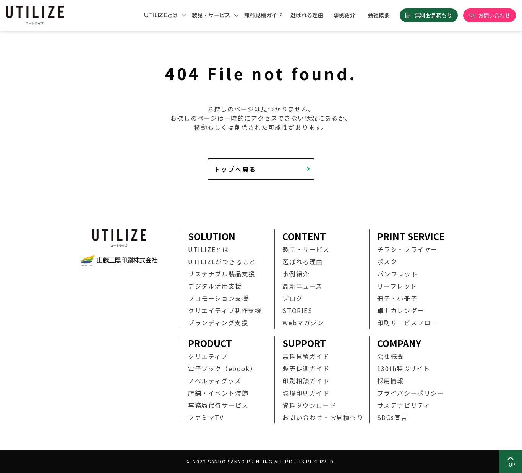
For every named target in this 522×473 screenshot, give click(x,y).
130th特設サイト (403, 368)
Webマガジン (303, 322)
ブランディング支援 (218, 322)
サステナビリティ (404, 405)
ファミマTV (206, 417)
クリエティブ (208, 356)
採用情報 (390, 380)
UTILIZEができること (222, 261)
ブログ (292, 298)
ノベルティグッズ (215, 380)
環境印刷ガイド (305, 392)
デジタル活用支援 (215, 286)
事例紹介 (345, 15)
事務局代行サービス (218, 405)
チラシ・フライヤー (407, 249)
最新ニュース (302, 286)
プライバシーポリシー (410, 392)
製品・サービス (211, 15)
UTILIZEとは (161, 15)
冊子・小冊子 (397, 298)
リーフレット (397, 286)
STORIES (297, 310)
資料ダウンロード (309, 405)
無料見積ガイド (263, 15)
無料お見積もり (433, 15)
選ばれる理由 (307, 15)
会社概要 (379, 15)
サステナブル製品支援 (221, 273)
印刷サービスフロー (407, 322)
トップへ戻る (235, 169)
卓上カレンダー (400, 310)
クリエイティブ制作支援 (225, 310)
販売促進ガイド (305, 368)
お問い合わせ (494, 15)
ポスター (390, 261)
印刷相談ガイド (305, 380)
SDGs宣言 (392, 417)
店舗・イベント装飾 (218, 392)
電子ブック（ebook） (222, 368)
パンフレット (397, 273)
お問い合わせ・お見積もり (322, 417)
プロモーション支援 (218, 298)
